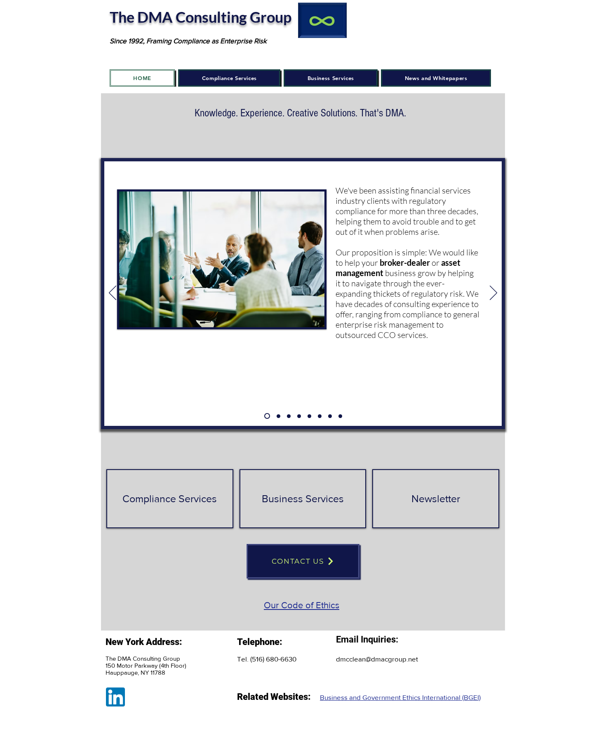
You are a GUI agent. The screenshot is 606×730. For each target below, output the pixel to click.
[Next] (493, 293)
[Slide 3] (289, 416)
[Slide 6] (320, 416)
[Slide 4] (299, 416)
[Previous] (112, 293)
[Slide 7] (330, 416)
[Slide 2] (278, 416)
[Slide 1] (267, 416)
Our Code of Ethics (301, 605)
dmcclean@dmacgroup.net (377, 659)
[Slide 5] (309, 416)
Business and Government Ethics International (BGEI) (400, 697)
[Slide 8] (340, 416)
